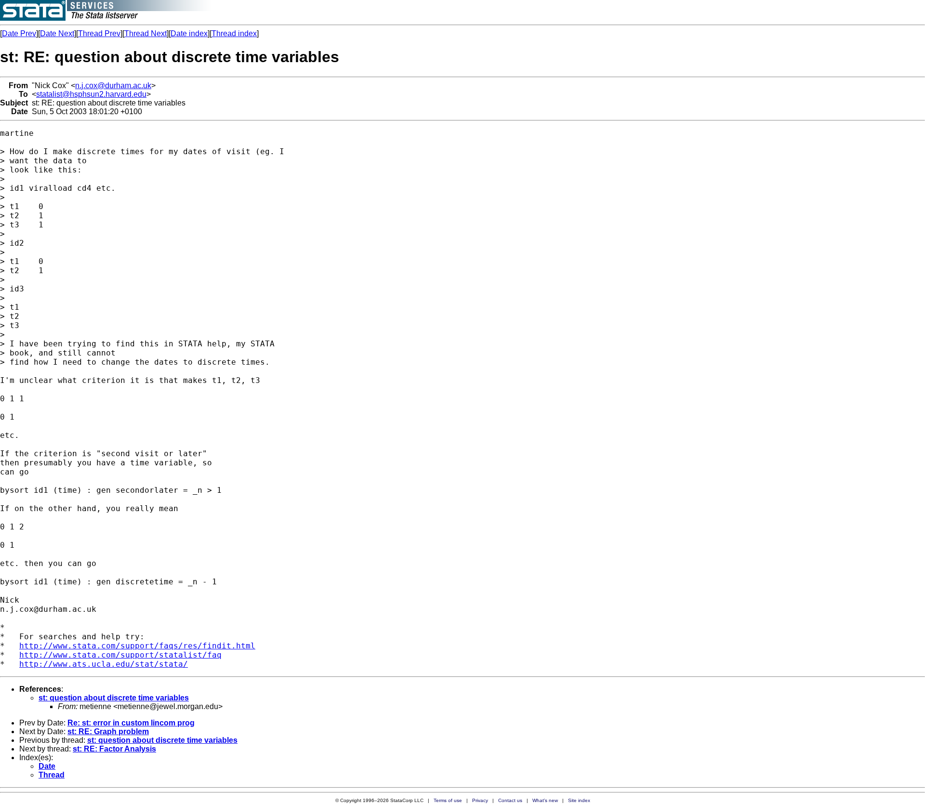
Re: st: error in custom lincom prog (131, 723)
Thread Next (145, 33)
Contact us (510, 800)
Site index (579, 800)
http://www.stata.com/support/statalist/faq (120, 654)
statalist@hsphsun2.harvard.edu (91, 94)
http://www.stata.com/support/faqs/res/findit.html (137, 645)
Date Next (57, 33)
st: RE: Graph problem (108, 731)
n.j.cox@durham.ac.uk (113, 85)
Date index (189, 33)
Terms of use (448, 800)
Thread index (234, 33)
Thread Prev (99, 33)
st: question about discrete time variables (114, 698)
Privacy (480, 800)
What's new (545, 800)
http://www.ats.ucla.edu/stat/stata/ (103, 664)
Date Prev (19, 33)
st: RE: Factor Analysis (114, 749)
